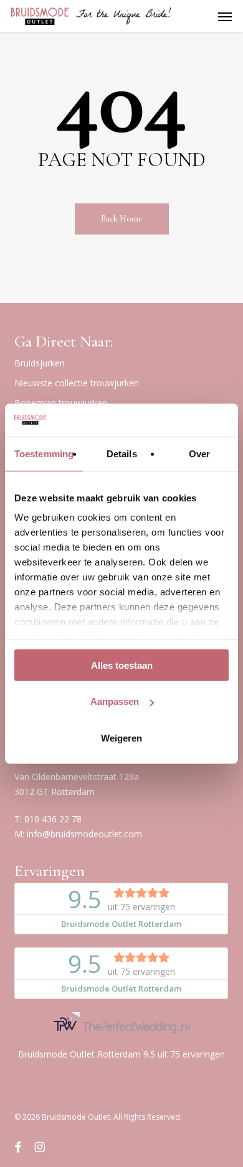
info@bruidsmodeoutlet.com (84, 834)
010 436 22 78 (53, 819)
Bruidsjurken (39, 363)
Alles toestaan (122, 664)
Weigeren (121, 737)
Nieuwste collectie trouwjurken (76, 383)
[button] (225, 16)
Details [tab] (122, 453)
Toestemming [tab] (44, 453)
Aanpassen (114, 701)
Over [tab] (199, 453)
